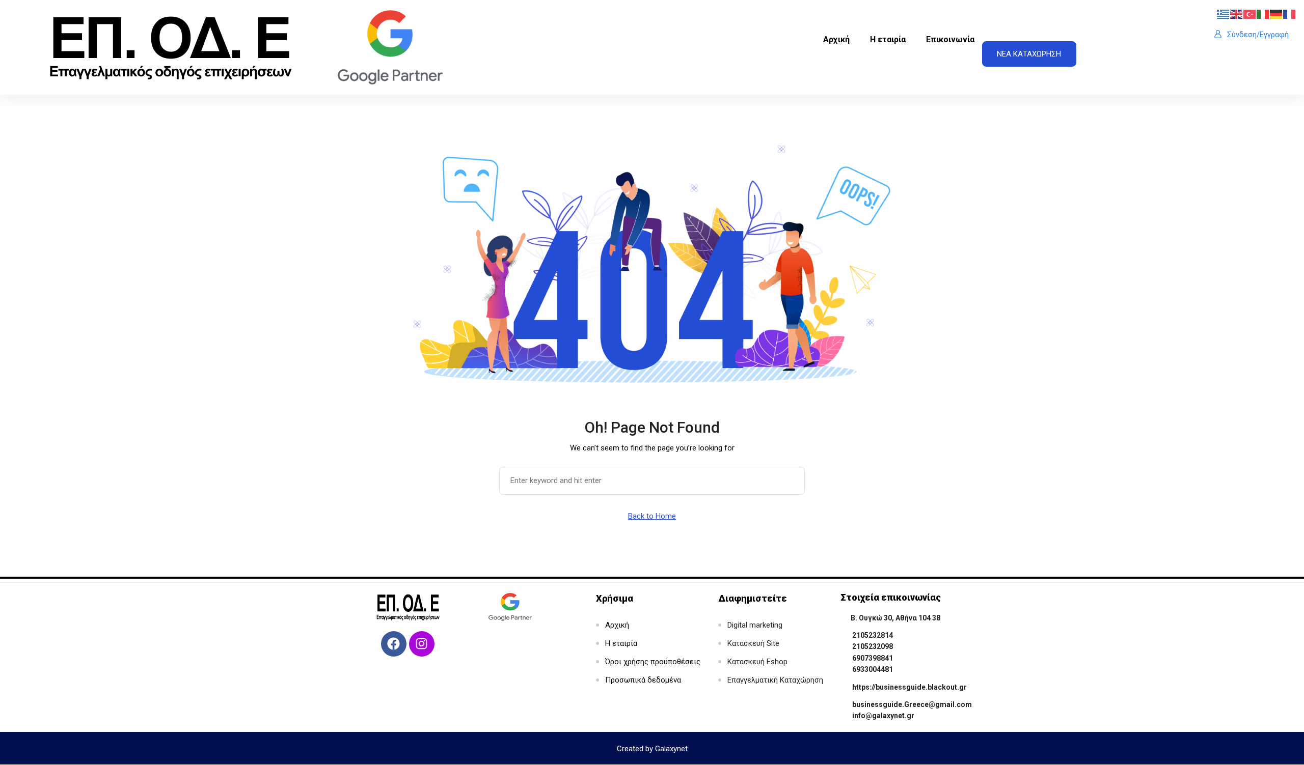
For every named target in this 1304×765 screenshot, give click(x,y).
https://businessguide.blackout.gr (909, 687)
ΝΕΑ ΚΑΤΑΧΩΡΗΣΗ (1029, 54)
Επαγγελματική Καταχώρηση (775, 680)
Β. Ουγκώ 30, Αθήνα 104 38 (895, 618)
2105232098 (872, 646)
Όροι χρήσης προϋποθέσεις (652, 661)
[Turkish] (1250, 13)
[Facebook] (393, 644)
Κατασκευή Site (753, 643)
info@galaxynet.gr (883, 716)
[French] (1289, 13)
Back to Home (652, 516)
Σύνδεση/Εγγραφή (1258, 34)
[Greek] (1223, 13)
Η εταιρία (888, 39)
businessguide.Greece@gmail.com (912, 704)
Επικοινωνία (950, 39)
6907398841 (872, 658)
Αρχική (836, 39)
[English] (1236, 13)
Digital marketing (754, 625)
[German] (1276, 13)
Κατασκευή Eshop (757, 661)
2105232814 (872, 635)
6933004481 (872, 669)
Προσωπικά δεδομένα (643, 680)
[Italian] (1263, 13)
